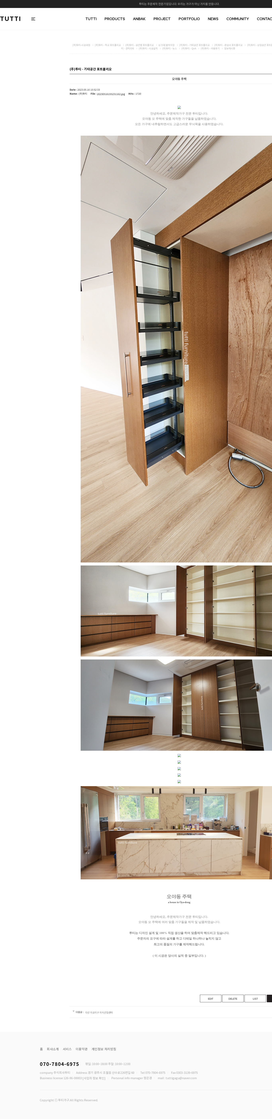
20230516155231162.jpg (111, 94)
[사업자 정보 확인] (94, 1078)
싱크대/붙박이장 (166, 45)
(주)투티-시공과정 (81, 45)
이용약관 (82, 1048)
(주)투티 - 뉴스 (169, 48)
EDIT (210, 998)
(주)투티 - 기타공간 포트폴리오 (194, 45)
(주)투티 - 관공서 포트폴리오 (228, 45)
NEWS (213, 19)
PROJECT (162, 19)
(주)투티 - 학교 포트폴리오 (108, 45)
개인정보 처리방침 (104, 1048)
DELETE (233, 998)
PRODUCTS (115, 19)
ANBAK (139, 19)
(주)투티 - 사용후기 (210, 48)
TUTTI (10, 19)
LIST (255, 998)
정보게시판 (229, 48)
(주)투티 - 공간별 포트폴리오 (139, 45)
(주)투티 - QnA (188, 48)
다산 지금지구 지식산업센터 (99, 1012)
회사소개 (53, 1048)
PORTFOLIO (189, 19)
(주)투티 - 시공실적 (148, 48)
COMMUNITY (237, 19)
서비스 (67, 1048)
